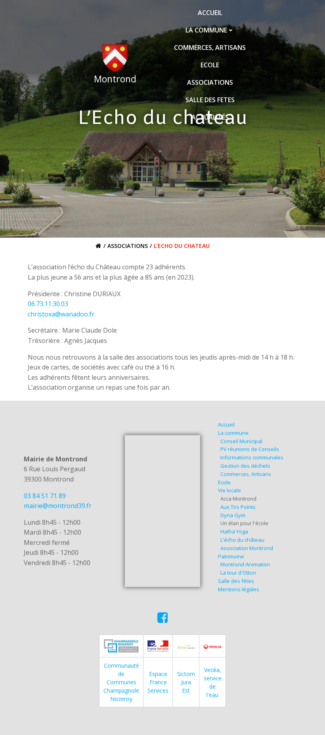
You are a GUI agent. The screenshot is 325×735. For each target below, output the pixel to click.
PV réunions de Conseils (249, 449)
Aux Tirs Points (238, 506)
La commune (206, 30)
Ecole (210, 65)
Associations (210, 82)
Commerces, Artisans (210, 47)
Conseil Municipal (241, 441)
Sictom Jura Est (186, 682)
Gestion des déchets (245, 465)
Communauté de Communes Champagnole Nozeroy (121, 682)
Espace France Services (157, 682)
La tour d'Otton (238, 572)
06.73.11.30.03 (48, 303)
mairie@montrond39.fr (58, 505)
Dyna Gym (232, 515)
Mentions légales (238, 589)
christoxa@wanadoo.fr (61, 314)
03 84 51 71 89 (45, 495)
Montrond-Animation (245, 564)
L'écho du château (242, 539)
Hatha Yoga (234, 531)
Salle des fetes (210, 99)
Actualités (210, 117)
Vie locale (229, 490)
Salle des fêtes (236, 581)
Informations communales (251, 457)
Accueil (210, 12)
